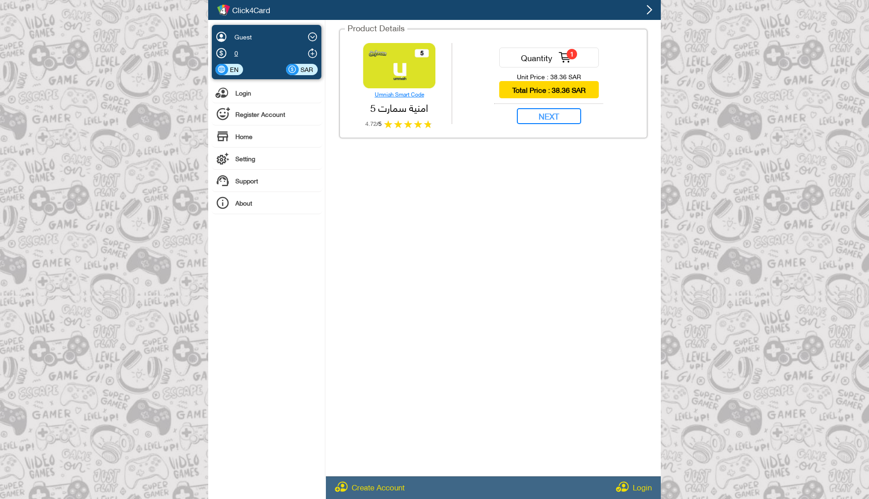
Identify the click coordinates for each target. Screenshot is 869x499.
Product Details (376, 27)
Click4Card (251, 10)
